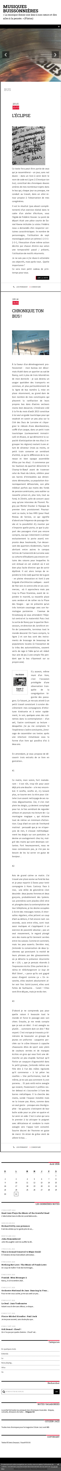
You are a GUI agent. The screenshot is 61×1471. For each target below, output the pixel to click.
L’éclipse (21, 115)
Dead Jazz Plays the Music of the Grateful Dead (25, 1213)
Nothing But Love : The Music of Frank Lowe (24, 1264)
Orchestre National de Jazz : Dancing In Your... (25, 1290)
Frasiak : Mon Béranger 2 (14, 1277)
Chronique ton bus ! (28, 313)
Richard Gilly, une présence (15, 1226)
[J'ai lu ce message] (58, 1464)
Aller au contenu (9, 4)
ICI (48, 1427)
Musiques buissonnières (20, 8)
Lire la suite (42, 278)
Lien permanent (22, 287)
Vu (2, 1372)
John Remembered (10, 1239)
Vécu (3, 1367)
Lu (2, 1358)
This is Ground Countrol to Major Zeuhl (21, 1251)
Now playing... (7, 1363)
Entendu (4, 1354)
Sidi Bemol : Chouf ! (11, 1329)
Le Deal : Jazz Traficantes (14, 1303)
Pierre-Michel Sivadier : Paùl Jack (19, 1316)
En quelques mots (8, 1349)
